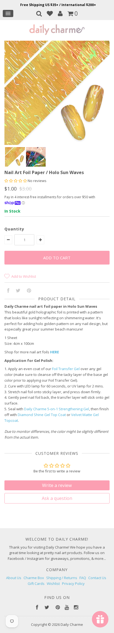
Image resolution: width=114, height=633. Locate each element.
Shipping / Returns (61, 577)
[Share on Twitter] (18, 290)
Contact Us (97, 577)
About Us (13, 577)
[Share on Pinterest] (28, 290)
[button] (16, 180)
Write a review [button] (57, 485)
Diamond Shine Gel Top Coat (42, 414)
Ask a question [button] (57, 498)
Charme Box (34, 577)
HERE (54, 351)
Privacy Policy (73, 583)
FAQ (82, 577)
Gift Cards (36, 583)
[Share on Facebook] (8, 290)
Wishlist (53, 583)
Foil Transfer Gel (66, 368)
